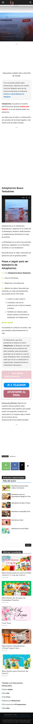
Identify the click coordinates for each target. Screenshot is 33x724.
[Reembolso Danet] (6, 522)
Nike (8, 708)
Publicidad (27, 716)
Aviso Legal (20, 714)
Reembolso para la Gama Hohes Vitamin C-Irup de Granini (16, 574)
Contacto (22, 716)
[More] (28, 466)
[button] (3, 2)
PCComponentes (20, 704)
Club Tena (6, 623)
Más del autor (9, 481)
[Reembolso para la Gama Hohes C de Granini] (6, 488)
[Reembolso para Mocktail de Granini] (16, 661)
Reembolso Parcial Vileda (19, 528)
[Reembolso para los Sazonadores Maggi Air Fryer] (6, 496)
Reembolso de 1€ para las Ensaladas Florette (13, 599)
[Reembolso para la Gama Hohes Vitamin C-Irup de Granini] (16, 563)
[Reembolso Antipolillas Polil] (6, 514)
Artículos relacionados (13, 477)
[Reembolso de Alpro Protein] (6, 505)
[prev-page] (3, 537)
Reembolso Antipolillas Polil (20, 511)
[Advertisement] (16, 57)
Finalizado (8, 7)
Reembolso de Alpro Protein (20, 503)
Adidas (10, 689)
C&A (7, 693)
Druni (8, 697)
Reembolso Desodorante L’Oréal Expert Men (13, 647)
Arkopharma (13, 456)
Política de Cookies (13, 716)
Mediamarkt (16, 701)
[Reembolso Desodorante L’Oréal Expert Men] (16, 636)
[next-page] (6, 537)
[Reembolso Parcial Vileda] (6, 531)
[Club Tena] (16, 613)
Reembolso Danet (17, 520)
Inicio (2, 7)
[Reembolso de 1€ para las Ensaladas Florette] (16, 588)
